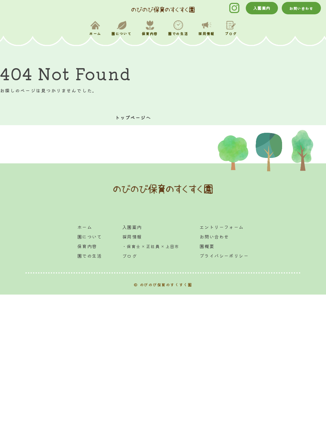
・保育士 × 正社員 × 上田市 (150, 246)
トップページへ (133, 117)
